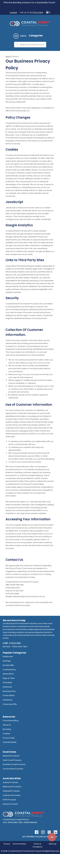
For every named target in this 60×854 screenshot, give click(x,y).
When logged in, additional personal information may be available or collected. (30, 381)
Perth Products (9, 799)
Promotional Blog (10, 720)
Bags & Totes (9, 678)
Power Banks (9, 695)
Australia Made (9, 742)
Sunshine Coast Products (14, 764)
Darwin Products (10, 804)
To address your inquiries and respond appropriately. (26, 449)
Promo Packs (9, 738)
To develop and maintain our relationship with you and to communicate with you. (31, 443)
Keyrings (7, 661)
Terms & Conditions (37, 845)
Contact (13, 12)
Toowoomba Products (13, 768)
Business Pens (9, 691)
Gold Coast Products (12, 760)
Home (8, 56)
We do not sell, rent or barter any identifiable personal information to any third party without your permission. (29, 368)
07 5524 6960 (15, 643)
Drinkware (7, 687)
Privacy (6, 843)
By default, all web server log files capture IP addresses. (28, 396)
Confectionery (9, 669)
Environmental (19, 843)
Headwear (8, 699)
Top (52, 837)
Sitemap (53, 843)
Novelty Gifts (8, 665)
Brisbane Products (11, 755)
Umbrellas (7, 682)
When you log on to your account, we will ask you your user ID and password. (30, 376)
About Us (7, 725)
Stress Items (8, 673)
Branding (7, 729)
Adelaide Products (11, 791)
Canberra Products (11, 795)
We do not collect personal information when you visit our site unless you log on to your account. (30, 361)
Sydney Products (10, 782)
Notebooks (8, 656)
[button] (47, 12)
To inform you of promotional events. (25, 462)
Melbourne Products (12, 786)
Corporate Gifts (10, 704)
